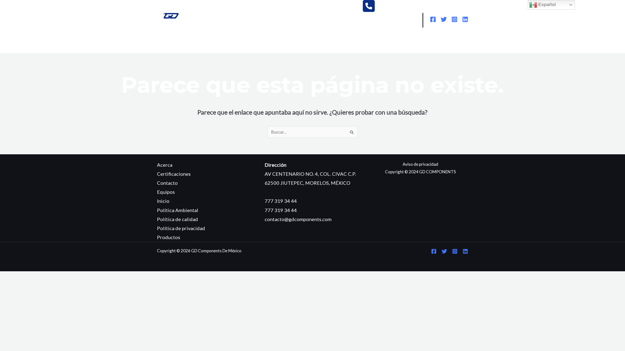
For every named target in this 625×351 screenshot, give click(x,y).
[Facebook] (433, 19)
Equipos (166, 192)
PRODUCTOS (267, 41)
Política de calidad (177, 219)
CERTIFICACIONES (306, 41)
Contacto (167, 183)
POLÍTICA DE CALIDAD (406, 41)
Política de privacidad (181, 228)
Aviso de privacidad (420, 164)
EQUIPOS (236, 41)
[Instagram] (454, 19)
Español (546, 4)
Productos (168, 237)
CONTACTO (173, 49)
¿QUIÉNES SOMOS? (201, 41)
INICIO (167, 41)
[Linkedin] (465, 19)
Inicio (163, 201)
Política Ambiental (177, 210)
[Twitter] (444, 19)
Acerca (164, 165)
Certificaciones (174, 174)
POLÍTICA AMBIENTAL (354, 41)
